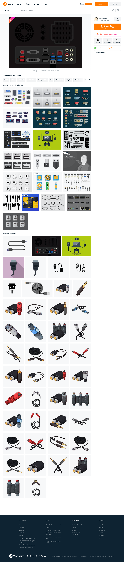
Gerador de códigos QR (26, 547)
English (101, 525)
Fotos (19, 4)
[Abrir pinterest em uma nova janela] (36, 556)
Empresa (22, 533)
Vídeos (27, 4)
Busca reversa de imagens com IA (27, 541)
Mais (45, 4)
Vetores (10, 4)
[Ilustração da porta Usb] (46, 246)
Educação (22, 535)
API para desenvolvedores (27, 538)
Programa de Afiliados (53, 530)
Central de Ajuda (77, 525)
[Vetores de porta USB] (17, 140)
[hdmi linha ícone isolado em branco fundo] (80, 267)
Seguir (118, 20)
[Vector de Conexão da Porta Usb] (15, 221)
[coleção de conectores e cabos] (77, 182)
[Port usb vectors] (17, 161)
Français (101, 535)
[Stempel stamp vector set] (53, 202)
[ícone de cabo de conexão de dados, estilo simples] (13, 267)
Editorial (36, 4)
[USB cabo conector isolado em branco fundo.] (17, 246)
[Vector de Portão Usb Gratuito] (17, 118)
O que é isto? (111, 48)
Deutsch (101, 533)
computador (42, 80)
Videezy (21, 530)
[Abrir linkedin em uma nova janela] (33, 556)
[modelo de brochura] (30, 202)
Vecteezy (21, 527)
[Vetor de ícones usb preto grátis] (17, 182)
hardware (31, 80)
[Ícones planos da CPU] (47, 182)
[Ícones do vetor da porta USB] (47, 161)
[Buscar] (113, 10)
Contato (74, 527)
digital (69, 80)
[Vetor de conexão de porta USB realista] (47, 97)
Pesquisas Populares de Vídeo (53, 542)
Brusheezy (22, 525)
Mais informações (100, 52)
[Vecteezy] (5, 4)
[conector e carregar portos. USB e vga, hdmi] (79, 202)
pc (51, 80)
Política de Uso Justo (108, 556)
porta (6, 80)
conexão (21, 80)
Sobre (74, 530)
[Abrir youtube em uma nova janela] (45, 556)
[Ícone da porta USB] (77, 97)
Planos (81, 4)
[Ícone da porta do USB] (77, 140)
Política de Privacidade (95, 556)
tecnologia (59, 80)
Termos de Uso (83, 556)
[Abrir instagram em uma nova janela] (30, 556)
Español (101, 527)
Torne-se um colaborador (76, 533)
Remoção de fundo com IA (27, 545)
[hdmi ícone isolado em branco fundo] (58, 267)
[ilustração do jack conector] (63, 288)
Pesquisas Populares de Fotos (53, 537)
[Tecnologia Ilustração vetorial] (47, 140)
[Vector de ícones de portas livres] (17, 97)
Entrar (115, 4)
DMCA (48, 527)
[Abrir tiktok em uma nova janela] (39, 556)
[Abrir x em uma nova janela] (42, 556)
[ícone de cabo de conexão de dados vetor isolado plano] (35, 267)
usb (13, 80)
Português (102, 530)
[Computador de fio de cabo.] (11, 202)
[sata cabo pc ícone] (12, 288)
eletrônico (78, 80)
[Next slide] (88, 80)
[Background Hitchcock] (77, 161)
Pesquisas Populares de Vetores (53, 533)
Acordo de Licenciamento (54, 525)
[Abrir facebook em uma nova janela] (27, 556)
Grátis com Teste (107, 27)
